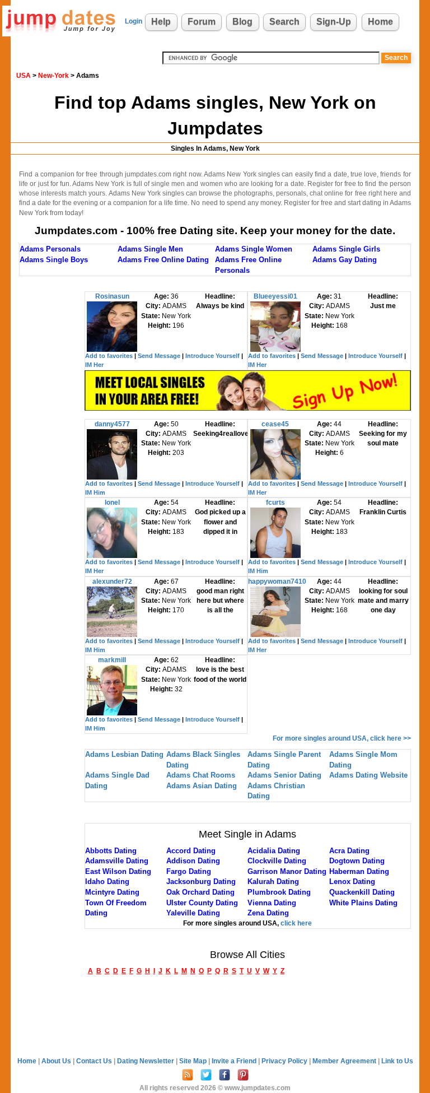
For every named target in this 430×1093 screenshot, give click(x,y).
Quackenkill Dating (362, 892)
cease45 (275, 424)
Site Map (193, 1061)
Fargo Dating (188, 871)
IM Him (95, 492)
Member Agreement (345, 1061)
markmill (112, 660)
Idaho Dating (107, 881)
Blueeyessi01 (275, 296)
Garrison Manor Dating (286, 871)
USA (23, 76)
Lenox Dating (352, 881)
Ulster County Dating (202, 903)
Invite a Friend (235, 1061)
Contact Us (95, 1061)
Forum (202, 21)
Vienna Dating (271, 903)
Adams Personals (50, 249)
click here (296, 923)
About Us (57, 1061)
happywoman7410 (277, 581)
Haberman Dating (359, 871)
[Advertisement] (52, 459)
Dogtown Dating (357, 861)
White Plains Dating (363, 903)
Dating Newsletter (146, 1061)
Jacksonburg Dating (201, 881)
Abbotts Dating (111, 851)
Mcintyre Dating (112, 892)
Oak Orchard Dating (200, 892)
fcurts (275, 502)
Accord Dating (191, 851)
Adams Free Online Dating (163, 259)
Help (161, 21)
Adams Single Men (150, 249)
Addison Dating (193, 861)
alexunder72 (112, 581)
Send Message (159, 355)
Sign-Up (333, 21)
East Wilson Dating (118, 871)
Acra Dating (349, 851)
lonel (112, 502)
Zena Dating (268, 913)
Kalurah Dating (273, 881)
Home (380, 21)
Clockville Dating (276, 861)
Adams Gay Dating (344, 259)
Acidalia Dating (273, 851)
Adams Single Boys (54, 259)
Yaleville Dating (193, 913)
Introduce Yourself (212, 355)
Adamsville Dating (116, 861)
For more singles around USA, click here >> (342, 738)
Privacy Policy (285, 1061)
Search (284, 21)
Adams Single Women (253, 249)
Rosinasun (112, 296)
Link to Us (397, 1061)
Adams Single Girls (346, 249)
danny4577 (112, 424)
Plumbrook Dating (279, 892)
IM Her (94, 364)
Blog (242, 21)
